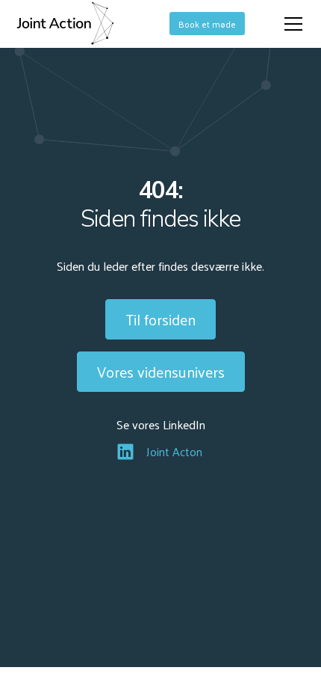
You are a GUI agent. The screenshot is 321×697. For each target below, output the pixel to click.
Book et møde (207, 24)
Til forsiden (160, 319)
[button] (290, 24)
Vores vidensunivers (161, 371)
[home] (64, 24)
